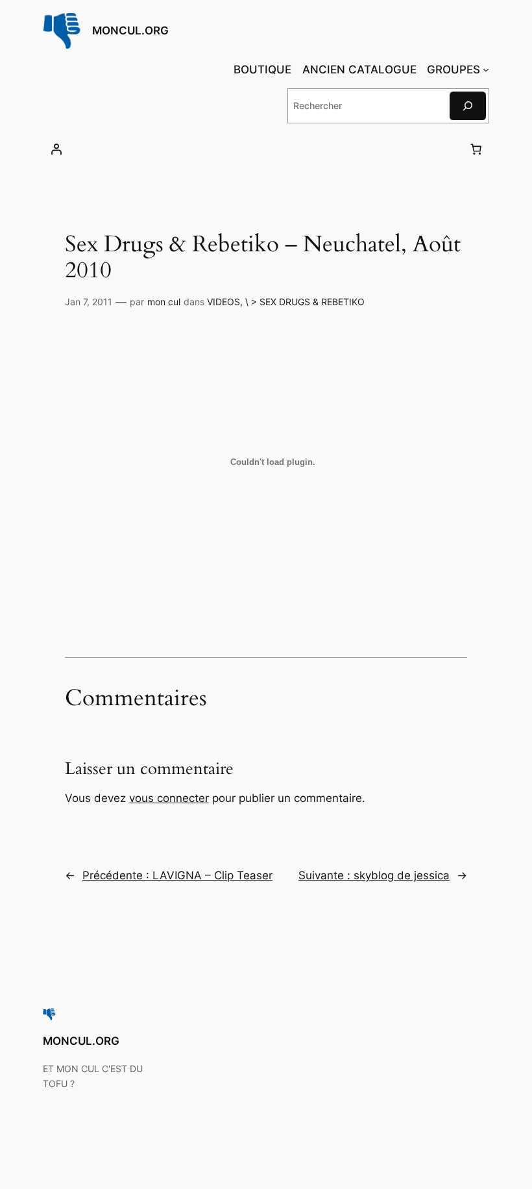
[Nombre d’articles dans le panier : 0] (475, 149)
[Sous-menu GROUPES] (486, 69)
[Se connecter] (56, 149)
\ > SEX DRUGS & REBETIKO (305, 301)
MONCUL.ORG (130, 30)
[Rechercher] (468, 105)
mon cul (163, 301)
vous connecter (169, 798)
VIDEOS (223, 301)
